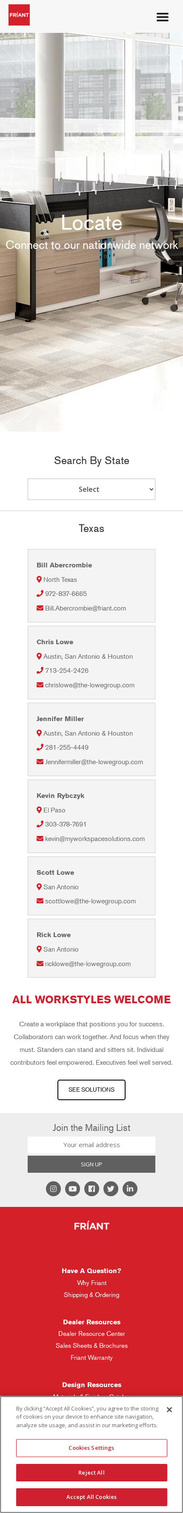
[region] (91, 1454)
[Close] (169, 1409)
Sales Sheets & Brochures (92, 1345)
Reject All (91, 1472)
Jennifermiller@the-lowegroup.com (94, 761)
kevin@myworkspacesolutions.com (95, 838)
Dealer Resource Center (91, 1333)
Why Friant (91, 1283)
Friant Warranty (92, 1357)
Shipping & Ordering (91, 1295)
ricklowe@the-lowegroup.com (88, 963)
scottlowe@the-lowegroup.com (90, 901)
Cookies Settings (91, 1448)
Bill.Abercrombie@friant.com (85, 608)
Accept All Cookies (91, 1497)
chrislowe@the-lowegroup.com (89, 685)
